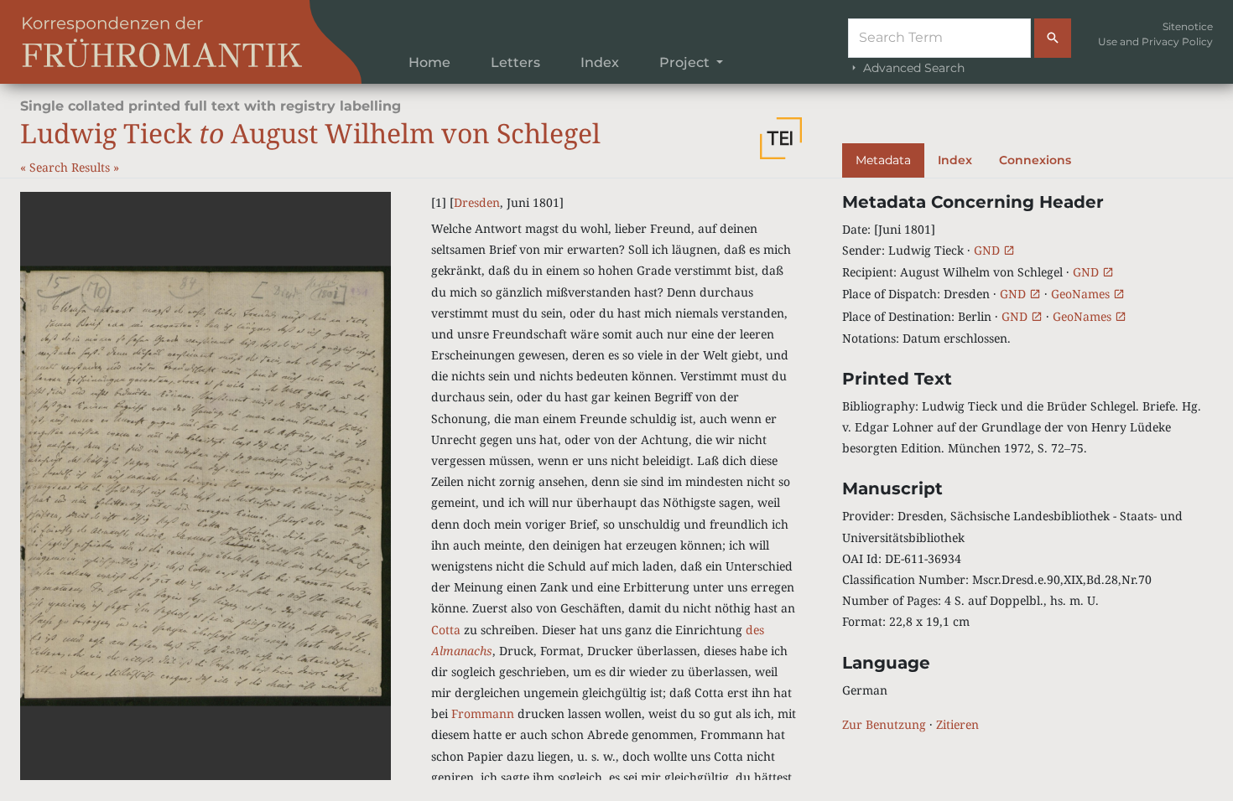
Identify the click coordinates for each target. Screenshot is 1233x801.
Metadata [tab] (883, 160)
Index (599, 62)
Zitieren (957, 724)
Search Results (71, 167)
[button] (781, 138)
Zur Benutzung (884, 724)
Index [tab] (955, 160)
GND (988, 250)
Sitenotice (1188, 26)
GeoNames (1082, 294)
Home (429, 62)
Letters (515, 62)
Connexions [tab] (1035, 160)
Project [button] (686, 62)
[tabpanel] (1027, 463)
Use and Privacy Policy (1155, 41)
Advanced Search (912, 67)
